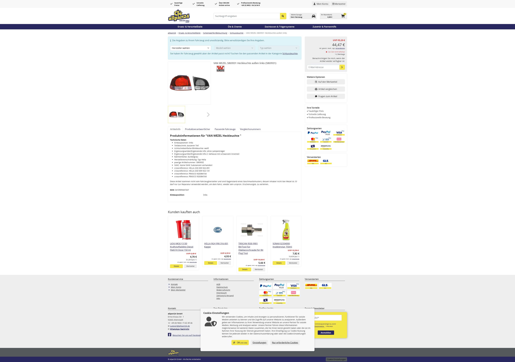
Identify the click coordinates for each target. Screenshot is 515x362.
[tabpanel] (234, 167)
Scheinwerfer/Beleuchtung (215, 33)
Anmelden (326, 332)
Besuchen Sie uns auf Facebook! (187, 335)
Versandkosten (193, 262)
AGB (218, 284)
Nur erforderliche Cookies (285, 342)
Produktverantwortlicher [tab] (197, 129)
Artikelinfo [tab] (175, 129)
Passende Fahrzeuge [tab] (225, 129)
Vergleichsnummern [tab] (250, 129)
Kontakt (174, 284)
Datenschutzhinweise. (317, 326)
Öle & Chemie (235, 26)
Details (176, 266)
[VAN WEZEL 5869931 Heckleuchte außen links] (189, 83)
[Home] (179, 15)
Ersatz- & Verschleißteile (190, 26)
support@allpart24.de (180, 326)
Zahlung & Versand (225, 295)
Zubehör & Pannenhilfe (324, 26)
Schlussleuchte (236, 33)
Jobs (218, 298)
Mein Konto (176, 287)
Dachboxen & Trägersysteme (279, 26)
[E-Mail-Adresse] (342, 67)
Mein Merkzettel (178, 290)
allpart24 (172, 33)
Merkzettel (190, 266)
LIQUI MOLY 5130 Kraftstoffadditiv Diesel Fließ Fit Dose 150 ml (181, 246)
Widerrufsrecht (223, 290)
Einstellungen (259, 342)
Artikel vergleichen (327, 89)
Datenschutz (222, 287)
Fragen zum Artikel (327, 96)
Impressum (221, 292)
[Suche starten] (283, 16)
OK (241, 342)
